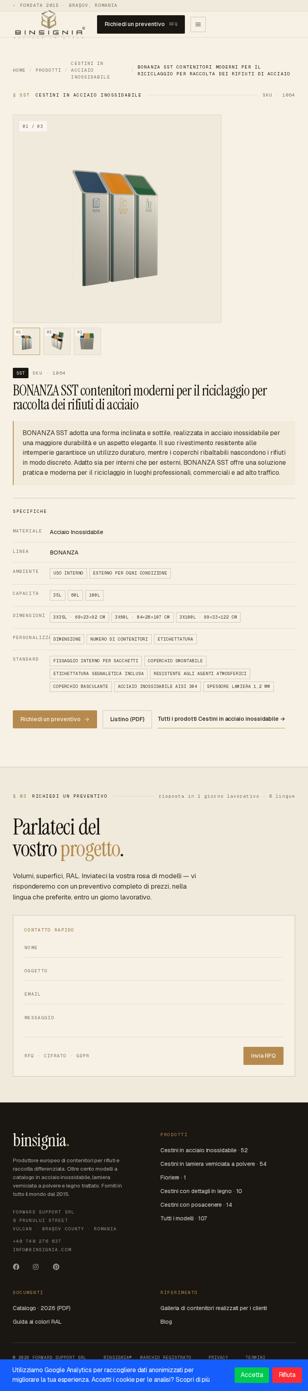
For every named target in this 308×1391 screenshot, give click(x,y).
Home (19, 70)
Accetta (252, 1375)
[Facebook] (19, 1269)
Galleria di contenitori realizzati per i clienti (213, 1308)
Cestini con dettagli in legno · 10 (201, 1191)
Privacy (218, 1357)
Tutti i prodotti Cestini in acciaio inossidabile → (222, 718)
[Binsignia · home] (49, 24)
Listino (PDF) (127, 719)
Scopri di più (193, 1379)
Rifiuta (287, 1375)
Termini (255, 1357)
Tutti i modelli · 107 (183, 1218)
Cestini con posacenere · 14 (196, 1204)
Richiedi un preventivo (141, 24)
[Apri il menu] (198, 24)
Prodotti (49, 70)
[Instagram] (39, 1269)
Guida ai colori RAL (37, 1321)
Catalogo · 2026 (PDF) (42, 1308)
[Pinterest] (59, 1269)
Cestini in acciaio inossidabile (90, 70)
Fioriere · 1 (173, 1177)
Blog (166, 1321)
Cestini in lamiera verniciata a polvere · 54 (213, 1163)
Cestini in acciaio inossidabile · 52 (204, 1150)
